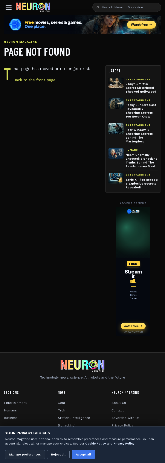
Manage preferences (25, 454)
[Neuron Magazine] (33, 7)
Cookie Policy (95, 443)
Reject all (58, 454)
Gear (62, 403)
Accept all (83, 454)
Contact (118, 410)
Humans (10, 410)
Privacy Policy (122, 425)
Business (10, 418)
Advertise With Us (125, 418)
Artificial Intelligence (74, 418)
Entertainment (15, 403)
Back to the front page (34, 80)
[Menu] (8, 7)
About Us (119, 403)
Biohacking (66, 425)
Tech (61, 410)
